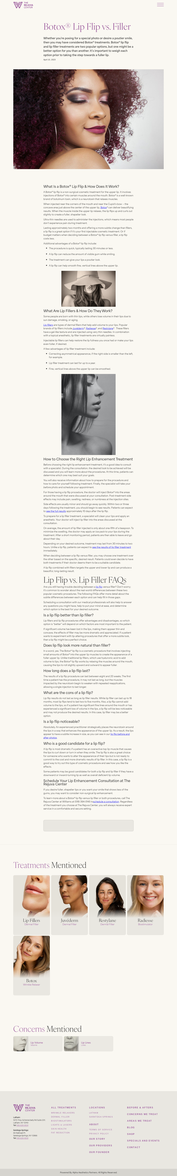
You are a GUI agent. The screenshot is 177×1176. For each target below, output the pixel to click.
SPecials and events (143, 1141)
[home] (23, 5)
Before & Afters (140, 1107)
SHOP (131, 1134)
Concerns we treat (142, 1114)
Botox (104, 207)
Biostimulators (61, 1121)
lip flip (99, 586)
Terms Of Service (100, 1130)
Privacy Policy (99, 1134)
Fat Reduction (60, 1133)
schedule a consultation (106, 801)
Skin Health (59, 1129)
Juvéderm (78, 328)
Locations (97, 1107)
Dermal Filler (60, 1117)
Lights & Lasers (61, 1125)
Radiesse (91, 328)
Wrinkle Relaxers (63, 1113)
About (94, 1124)
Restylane (108, 328)
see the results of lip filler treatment (111, 547)
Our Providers (100, 1145)
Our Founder (99, 1152)
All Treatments (63, 1107)
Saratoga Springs (101, 1117)
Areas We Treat (139, 1121)
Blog (131, 1127)
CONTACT (133, 1147)
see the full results (56, 511)
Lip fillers (48, 324)
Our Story (97, 1139)
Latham (93, 1113)
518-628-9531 (22, 1125)
